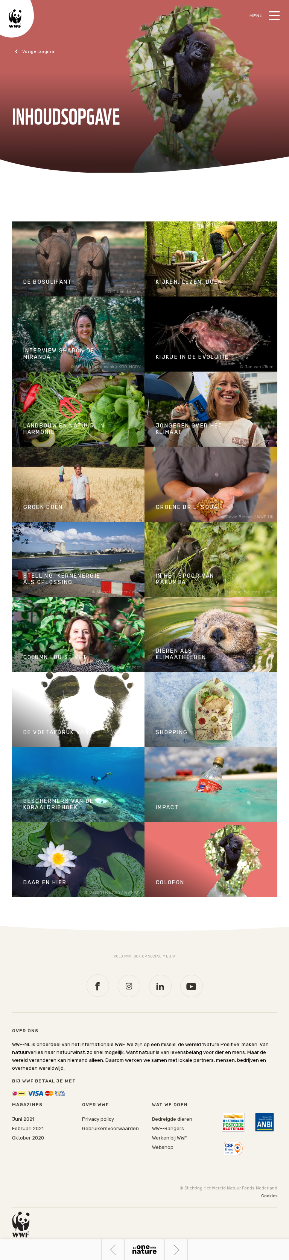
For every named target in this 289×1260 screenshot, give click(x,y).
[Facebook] (98, 985)
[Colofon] (210, 859)
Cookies (269, 1196)
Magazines (27, 1104)
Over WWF (95, 1104)
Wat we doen (170, 1104)
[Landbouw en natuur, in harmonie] (78, 409)
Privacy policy (98, 1119)
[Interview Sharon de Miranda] (78, 334)
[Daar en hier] (78, 859)
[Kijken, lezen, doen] (210, 259)
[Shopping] (210, 709)
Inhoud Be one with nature (144, 1249)
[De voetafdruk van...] (78, 709)
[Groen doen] (78, 484)
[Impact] (210, 784)
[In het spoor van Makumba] (210, 559)
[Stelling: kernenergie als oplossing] (78, 559)
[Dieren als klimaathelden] (210, 634)
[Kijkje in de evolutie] (210, 334)
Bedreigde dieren (172, 1119)
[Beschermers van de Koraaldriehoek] (78, 784)
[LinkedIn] (160, 986)
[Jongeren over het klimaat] (210, 409)
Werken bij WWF (169, 1138)
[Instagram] (129, 986)
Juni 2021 (23, 1119)
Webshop (162, 1147)
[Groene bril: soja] (210, 484)
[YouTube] (191, 986)
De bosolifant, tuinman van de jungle (187, 1250)
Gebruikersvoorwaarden (110, 1128)
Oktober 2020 (28, 1138)
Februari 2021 (28, 1128)
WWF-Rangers (168, 1128)
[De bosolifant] (78, 259)
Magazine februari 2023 (45, 51)
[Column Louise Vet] (78, 634)
